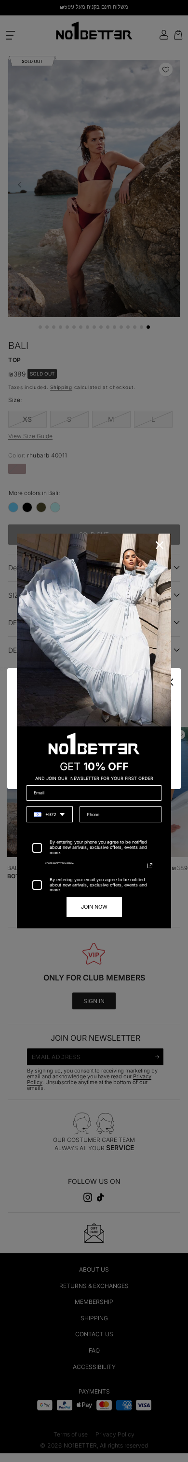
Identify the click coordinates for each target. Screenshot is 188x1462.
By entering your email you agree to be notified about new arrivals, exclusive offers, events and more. (98, 885)
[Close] (159, 545)
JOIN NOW (94, 906)
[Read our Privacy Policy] (150, 866)
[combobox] (50, 814)
